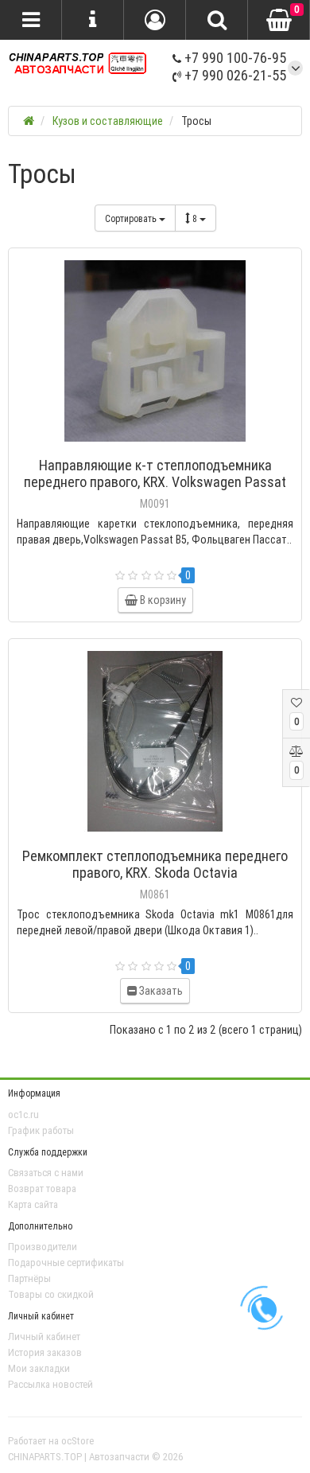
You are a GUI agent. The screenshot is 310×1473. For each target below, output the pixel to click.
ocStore (77, 1441)
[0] (279, 21)
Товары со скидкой (51, 1294)
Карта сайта (33, 1204)
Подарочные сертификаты (66, 1262)
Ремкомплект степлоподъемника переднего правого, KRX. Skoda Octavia (155, 864)
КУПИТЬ (162, 444)
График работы (41, 1130)
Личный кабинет (44, 1336)
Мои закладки (39, 1368)
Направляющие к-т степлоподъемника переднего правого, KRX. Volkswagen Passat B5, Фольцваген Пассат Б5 (155, 482)
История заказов (45, 1352)
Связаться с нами (45, 1172)
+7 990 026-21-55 (233, 75)
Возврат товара (42, 1188)
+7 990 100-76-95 (233, 58)
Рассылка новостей (50, 1384)
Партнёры (29, 1278)
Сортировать (132, 218)
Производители (42, 1246)
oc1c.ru (23, 1114)
